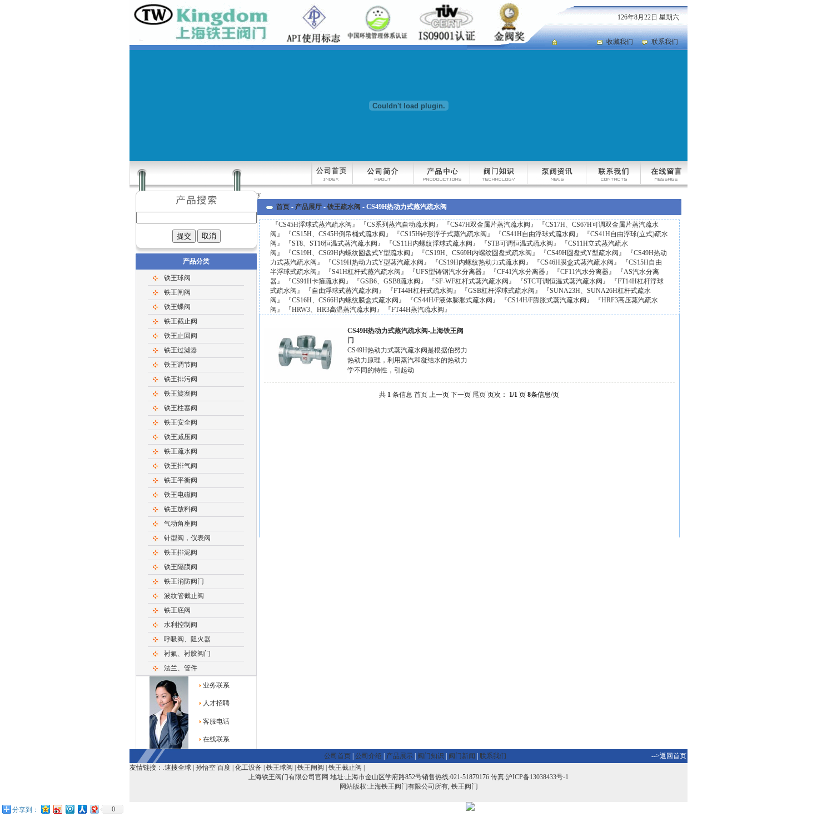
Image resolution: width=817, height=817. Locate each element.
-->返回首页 (668, 756)
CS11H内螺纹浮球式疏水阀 (432, 243)
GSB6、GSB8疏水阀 (390, 281)
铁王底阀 (177, 610)
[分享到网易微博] (94, 809)
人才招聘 (216, 703)
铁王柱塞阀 (180, 408)
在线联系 (216, 739)
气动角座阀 (180, 523)
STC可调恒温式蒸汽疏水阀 (563, 281)
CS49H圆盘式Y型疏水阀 (583, 253)
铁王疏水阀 (180, 451)
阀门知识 (430, 756)
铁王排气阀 (180, 466)
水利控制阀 (180, 625)
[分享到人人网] (82, 809)
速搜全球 (178, 767)
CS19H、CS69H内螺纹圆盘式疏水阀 (478, 253)
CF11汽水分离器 (584, 272)
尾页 (479, 394)
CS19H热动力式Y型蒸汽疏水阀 (378, 262)
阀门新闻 (462, 756)
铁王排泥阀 (180, 552)
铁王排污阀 (180, 379)
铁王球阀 (177, 278)
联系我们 (664, 42)
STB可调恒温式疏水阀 (520, 243)
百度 (224, 767)
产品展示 (399, 756)
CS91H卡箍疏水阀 (318, 281)
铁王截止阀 (180, 321)
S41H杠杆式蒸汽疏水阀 (366, 272)
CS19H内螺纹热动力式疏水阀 (482, 262)
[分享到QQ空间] (45, 809)
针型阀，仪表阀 (187, 538)
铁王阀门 (464, 786)
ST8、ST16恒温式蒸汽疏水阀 (334, 243)
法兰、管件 (180, 668)
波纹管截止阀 (184, 596)
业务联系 (216, 685)
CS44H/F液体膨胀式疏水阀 (453, 300)
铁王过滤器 (180, 350)
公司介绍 (368, 756)
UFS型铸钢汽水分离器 (449, 272)
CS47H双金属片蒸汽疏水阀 (490, 224)
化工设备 (248, 767)
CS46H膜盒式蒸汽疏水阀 (577, 262)
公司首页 (337, 756)
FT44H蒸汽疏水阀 (417, 309)
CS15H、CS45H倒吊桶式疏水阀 (338, 234)
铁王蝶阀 (177, 307)
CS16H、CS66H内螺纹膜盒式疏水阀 (345, 300)
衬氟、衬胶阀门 (187, 653)
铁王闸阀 (177, 292)
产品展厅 (308, 207)
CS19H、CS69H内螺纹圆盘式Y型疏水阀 (351, 253)
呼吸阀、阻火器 (187, 639)
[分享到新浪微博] (57, 809)
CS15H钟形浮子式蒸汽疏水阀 (443, 234)
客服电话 (216, 721)
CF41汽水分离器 (521, 272)
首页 (283, 207)
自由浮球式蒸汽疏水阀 (345, 291)
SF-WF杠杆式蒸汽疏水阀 (472, 281)
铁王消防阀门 (184, 581)
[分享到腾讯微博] (69, 809)
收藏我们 (619, 42)
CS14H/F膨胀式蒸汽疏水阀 (546, 300)
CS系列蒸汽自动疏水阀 (401, 224)
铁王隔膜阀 (180, 567)
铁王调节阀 (180, 364)
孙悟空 (206, 767)
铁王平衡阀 (180, 480)
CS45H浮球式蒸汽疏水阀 (315, 224)
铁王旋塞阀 (180, 393)
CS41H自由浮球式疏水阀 (538, 234)
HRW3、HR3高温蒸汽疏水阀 (334, 309)
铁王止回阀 (180, 336)
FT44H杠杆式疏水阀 (423, 291)
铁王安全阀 (180, 422)
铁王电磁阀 (180, 495)
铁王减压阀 (180, 437)
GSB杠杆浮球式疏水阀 (501, 291)
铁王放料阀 (180, 509)
